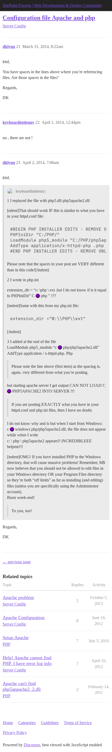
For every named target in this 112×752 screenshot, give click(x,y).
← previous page (17, 562)
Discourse (32, 745)
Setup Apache (16, 637)
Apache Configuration (24, 617)
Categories (27, 722)
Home (8, 722)
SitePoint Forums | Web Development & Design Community (52, 5)
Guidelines (50, 722)
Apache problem (18, 597)
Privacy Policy (15, 732)
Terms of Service (78, 722)
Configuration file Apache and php (49, 17)
